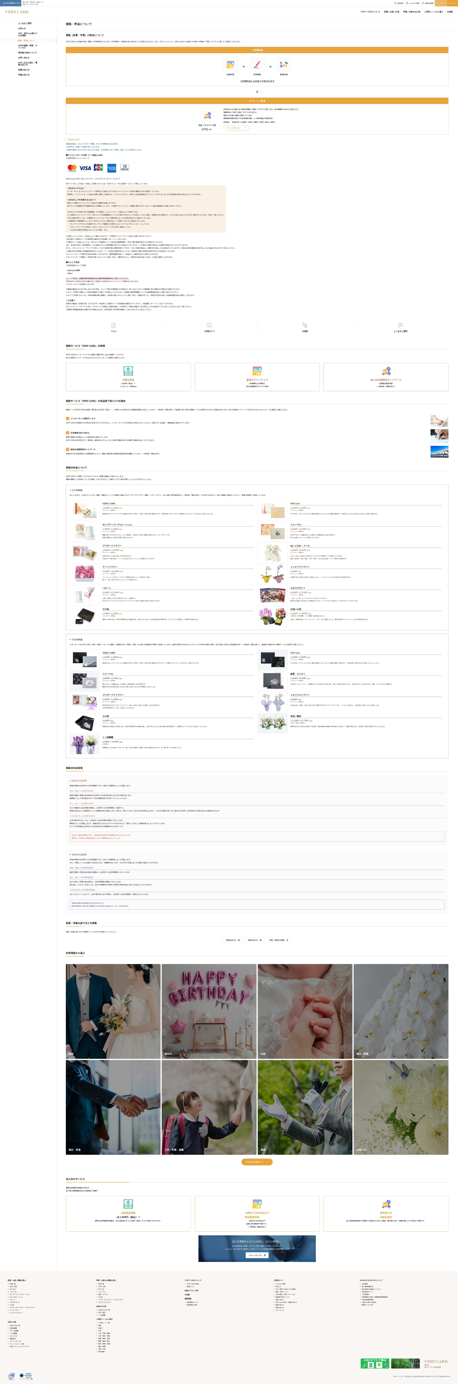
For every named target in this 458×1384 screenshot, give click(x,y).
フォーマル (13, 1292)
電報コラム (190, 1286)
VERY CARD (13, 1286)
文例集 (450, 11)
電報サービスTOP (367, 1305)
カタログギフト (15, 1302)
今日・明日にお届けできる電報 (27, 34)
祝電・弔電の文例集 (276, 940)
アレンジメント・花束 (17, 1344)
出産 (99, 1331)
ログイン (442, 3)
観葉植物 (13, 1339)
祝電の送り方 (24, 70)
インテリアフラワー (16, 1313)
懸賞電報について (192, 1302)
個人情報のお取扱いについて (371, 1289)
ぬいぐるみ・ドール (16, 1297)
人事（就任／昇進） (104, 1336)
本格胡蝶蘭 (13, 1328)
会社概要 (365, 1284)
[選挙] (305, 1153)
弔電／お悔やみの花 (411, 11)
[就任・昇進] (113, 1153)
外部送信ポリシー (367, 1292)
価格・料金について (26, 40)
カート (454, 3)
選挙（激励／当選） (104, 1344)
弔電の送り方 (24, 75)
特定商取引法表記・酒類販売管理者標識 (375, 1297)
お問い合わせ (24, 58)
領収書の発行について (27, 52)
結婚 (99, 1325)
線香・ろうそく (103, 1294)
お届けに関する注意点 (369, 1302)
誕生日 (100, 1328)
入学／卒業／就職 (104, 1333)
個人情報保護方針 (367, 1286)
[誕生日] (209, 1057)
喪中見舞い (101, 1352)
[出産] (305, 1057)
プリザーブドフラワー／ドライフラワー (22, 1307)
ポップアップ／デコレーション (20, 1294)
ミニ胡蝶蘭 (13, 1333)
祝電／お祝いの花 (391, 11)
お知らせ (22, 28)
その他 (12, 1305)
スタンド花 (13, 1336)
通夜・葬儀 (101, 1346)
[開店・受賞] (401, 1057)
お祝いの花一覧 (15, 1325)
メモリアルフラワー (104, 1302)
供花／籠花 (101, 1312)
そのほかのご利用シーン (254, 1162)
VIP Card (13, 1289)
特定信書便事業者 (367, 1300)
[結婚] (113, 1057)
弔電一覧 (101, 1284)
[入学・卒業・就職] (209, 1153)
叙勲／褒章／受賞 (104, 1338)
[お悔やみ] (401, 1153)
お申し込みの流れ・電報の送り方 (27, 64)
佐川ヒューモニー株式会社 (431, 1367)
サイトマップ (279, 1310)
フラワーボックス (15, 1341)
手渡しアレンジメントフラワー (20, 1346)
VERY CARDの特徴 (193, 1284)
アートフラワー (15, 1310)
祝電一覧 (13, 1284)
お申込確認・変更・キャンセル (27, 46)
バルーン (12, 1300)
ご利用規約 (365, 1294)
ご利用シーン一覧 (104, 1323)
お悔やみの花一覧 (104, 1310)
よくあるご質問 (24, 23)
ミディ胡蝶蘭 (14, 1331)
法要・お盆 (101, 1349)
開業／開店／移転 (104, 1341)
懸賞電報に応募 (192, 1305)
